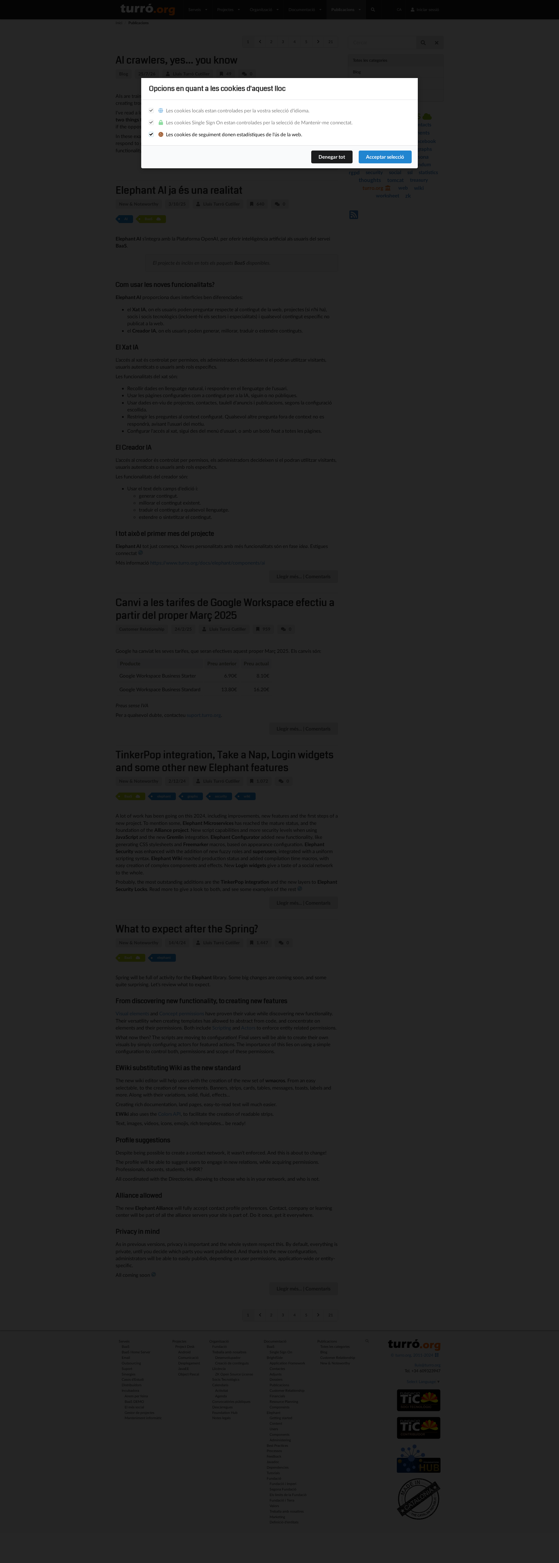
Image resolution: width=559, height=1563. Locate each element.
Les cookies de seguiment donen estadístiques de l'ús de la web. (233, 134)
